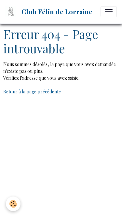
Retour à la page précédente (32, 91)
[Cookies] (13, 204)
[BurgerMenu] (109, 11)
